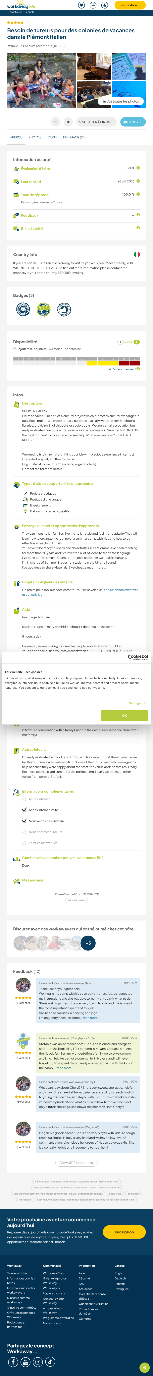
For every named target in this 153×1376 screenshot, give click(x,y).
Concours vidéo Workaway (53, 1301)
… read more (89, 1017)
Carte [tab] (52, 137)
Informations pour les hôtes (21, 1280)
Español (120, 1283)
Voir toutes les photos (122, 101)
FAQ (81, 1283)
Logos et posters (54, 1293)
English (119, 1273)
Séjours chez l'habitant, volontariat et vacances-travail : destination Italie (76, 1181)
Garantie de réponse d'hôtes (92, 1296)
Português (121, 1289)
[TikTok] (50, 1362)
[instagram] (38, 1362)
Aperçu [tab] (16, 137)
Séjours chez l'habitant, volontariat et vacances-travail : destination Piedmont (58, 1193)
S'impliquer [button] (15, 11)
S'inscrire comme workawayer (18, 1300)
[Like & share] (68, 122)
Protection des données (88, 1311)
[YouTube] (25, 1362)
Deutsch (120, 1278)
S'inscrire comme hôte (21, 1307)
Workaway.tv (51, 1288)
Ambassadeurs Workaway (53, 1310)
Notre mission (52, 1323)
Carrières (85, 1318)
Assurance (86, 1289)
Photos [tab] (34, 137)
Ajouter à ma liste (98, 122)
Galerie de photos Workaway (55, 1280)
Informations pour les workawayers (21, 1290)
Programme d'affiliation (58, 1317)
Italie (14, 46)
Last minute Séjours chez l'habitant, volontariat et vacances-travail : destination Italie (85, 1199)
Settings (135, 703)
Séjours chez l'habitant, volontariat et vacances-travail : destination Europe (76, 1187)
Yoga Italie (134, 1193)
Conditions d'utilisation (93, 1303)
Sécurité (30, 11)
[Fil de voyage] (93, 5)
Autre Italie (25, 1199)
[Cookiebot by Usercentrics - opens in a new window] (131, 657)
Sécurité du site (76, 900)
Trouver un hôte (17, 1273)
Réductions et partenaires (16, 1324)
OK (124, 715)
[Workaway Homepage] (21, 4)
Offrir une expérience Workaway (21, 1315)
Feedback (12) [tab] (73, 137)
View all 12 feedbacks (76, 1162)
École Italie (115, 1193)
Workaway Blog (53, 1273)
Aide (82, 1273)
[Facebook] (13, 1362)
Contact (135, 122)
